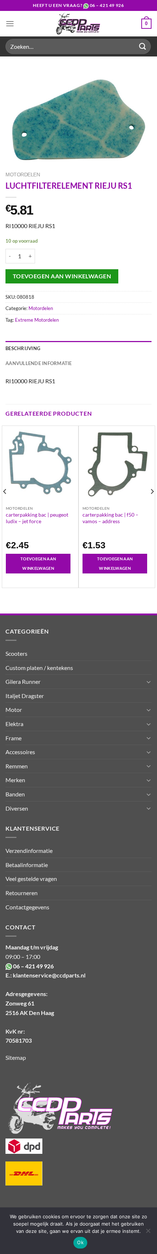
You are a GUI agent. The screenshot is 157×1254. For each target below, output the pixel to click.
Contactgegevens (27, 907)
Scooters (16, 653)
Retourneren (21, 892)
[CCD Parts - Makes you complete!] (78, 23)
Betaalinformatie (26, 864)
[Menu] (9, 23)
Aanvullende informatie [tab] (38, 363)
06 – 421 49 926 (107, 5)
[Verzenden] (142, 46)
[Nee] (148, 1233)
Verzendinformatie (29, 850)
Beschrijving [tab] (22, 348)
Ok (80, 1242)
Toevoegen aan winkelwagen (62, 276)
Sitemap (15, 1057)
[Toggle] (149, 681)
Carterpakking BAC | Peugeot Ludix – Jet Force (37, 518)
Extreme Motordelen (37, 320)
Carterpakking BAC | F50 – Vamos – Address (110, 518)
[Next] (152, 506)
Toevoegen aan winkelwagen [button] (38, 563)
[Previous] (5, 506)
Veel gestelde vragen (31, 878)
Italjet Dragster (24, 695)
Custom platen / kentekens (39, 667)
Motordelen (22, 174)
